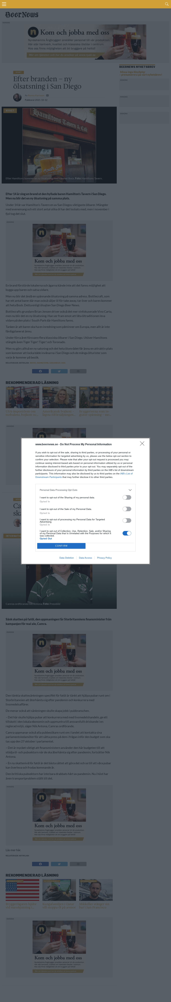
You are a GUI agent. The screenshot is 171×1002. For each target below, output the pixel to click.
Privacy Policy (104, 557)
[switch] (127, 497)
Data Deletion (66, 557)
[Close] (143, 444)
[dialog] (85, 501)
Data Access (85, 557)
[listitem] (85, 490)
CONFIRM (61, 546)
